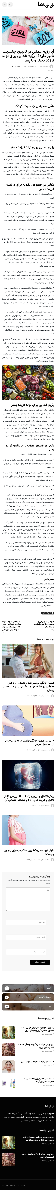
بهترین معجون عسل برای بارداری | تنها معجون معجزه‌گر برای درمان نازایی (37, 1029)
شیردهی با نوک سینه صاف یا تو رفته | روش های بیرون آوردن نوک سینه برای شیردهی (11, 627)
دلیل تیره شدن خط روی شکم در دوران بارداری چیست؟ (29, 852)
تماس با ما (5, 1185)
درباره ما (23, 1185)
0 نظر (16, 66)
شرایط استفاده (36, 1120)
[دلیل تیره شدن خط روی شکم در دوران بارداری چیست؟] (28, 830)
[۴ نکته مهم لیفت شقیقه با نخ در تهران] (8, 1066)
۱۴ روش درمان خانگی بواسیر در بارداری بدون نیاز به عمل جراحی (29, 743)
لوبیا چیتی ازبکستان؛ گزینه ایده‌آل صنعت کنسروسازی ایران (36, 1046)
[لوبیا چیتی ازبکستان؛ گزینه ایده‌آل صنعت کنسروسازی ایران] (8, 1049)
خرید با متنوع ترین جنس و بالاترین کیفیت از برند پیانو (44, 625)
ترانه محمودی (44, 66)
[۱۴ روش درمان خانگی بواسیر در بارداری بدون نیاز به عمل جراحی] (28, 720)
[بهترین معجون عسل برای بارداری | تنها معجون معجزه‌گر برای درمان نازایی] (8, 1032)
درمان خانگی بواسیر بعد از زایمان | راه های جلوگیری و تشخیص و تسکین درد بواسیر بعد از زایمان (28, 687)
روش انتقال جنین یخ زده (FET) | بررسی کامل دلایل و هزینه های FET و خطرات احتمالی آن (29, 798)
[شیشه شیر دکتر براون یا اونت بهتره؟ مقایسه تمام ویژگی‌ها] (8, 1083)
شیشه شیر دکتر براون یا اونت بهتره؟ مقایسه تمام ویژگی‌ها (38, 1080)
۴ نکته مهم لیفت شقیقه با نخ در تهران (37, 1061)
